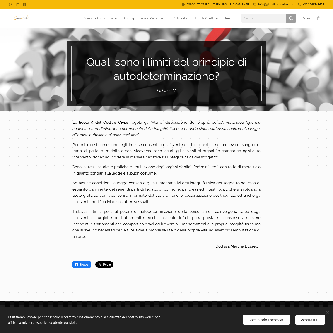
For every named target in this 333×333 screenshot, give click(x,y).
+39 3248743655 (313, 4)
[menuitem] (100, 18)
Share (84, 264)
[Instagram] (11, 4)
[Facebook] (24, 4)
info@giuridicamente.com (275, 4)
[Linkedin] (17, 4)
